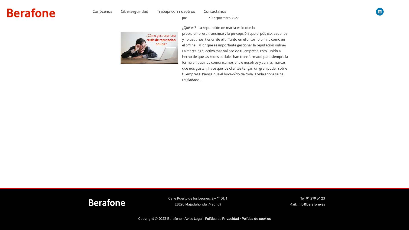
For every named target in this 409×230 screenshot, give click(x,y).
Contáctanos (215, 11)
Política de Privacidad (222, 219)
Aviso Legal (193, 219)
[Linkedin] (380, 12)
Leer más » (211, 80)
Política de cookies (256, 219)
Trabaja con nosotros (176, 11)
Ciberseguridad (134, 11)
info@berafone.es (311, 204)
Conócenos (102, 11)
